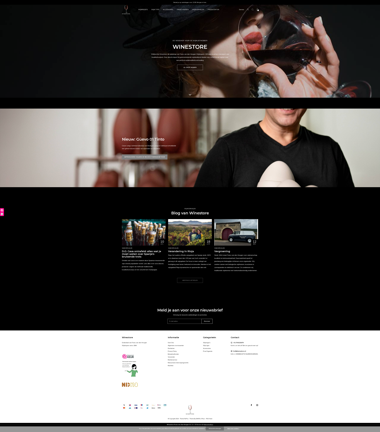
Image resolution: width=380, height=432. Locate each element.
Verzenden (171, 357)
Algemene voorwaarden (176, 345)
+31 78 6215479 (238, 343)
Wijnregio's (143, 9)
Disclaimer (171, 348)
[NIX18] (130, 385)
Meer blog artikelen (190, 280)
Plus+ (203, 418)
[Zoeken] (253, 9)
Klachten (170, 365)
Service (241, 9)
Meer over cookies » (233, 428)
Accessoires (168, 9)
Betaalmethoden (173, 354)
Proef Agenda (183, 9)
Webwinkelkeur (208, 424)
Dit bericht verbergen (215, 428)
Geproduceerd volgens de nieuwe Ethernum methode (144, 157)
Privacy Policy (172, 351)
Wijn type (155, 9)
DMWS (198, 418)
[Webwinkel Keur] (130, 365)
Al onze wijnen (190, 67)
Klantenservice (172, 360)
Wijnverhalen (198, 9)
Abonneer (207, 321)
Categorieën (209, 337)
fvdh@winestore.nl (239, 351)
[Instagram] (257, 405)
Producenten (213, 9)
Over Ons (171, 343)
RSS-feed (209, 418)
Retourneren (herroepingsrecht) (178, 363)
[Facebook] (251, 405)
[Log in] (248, 9)
